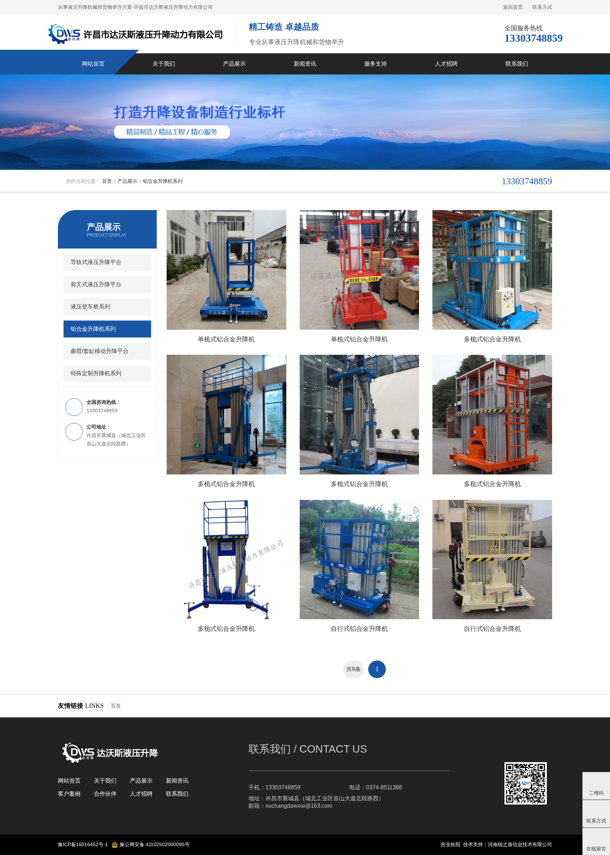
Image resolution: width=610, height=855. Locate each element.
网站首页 (69, 781)
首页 (107, 181)
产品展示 (127, 181)
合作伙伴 (105, 794)
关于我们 (105, 781)
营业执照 (450, 844)
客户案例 (69, 794)
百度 (116, 705)
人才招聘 (141, 794)
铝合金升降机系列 (163, 181)
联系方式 (542, 7)
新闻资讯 (177, 781)
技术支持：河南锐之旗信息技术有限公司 (507, 844)
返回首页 (513, 7)
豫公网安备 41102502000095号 (155, 844)
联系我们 (177, 794)
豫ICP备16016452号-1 (83, 844)
